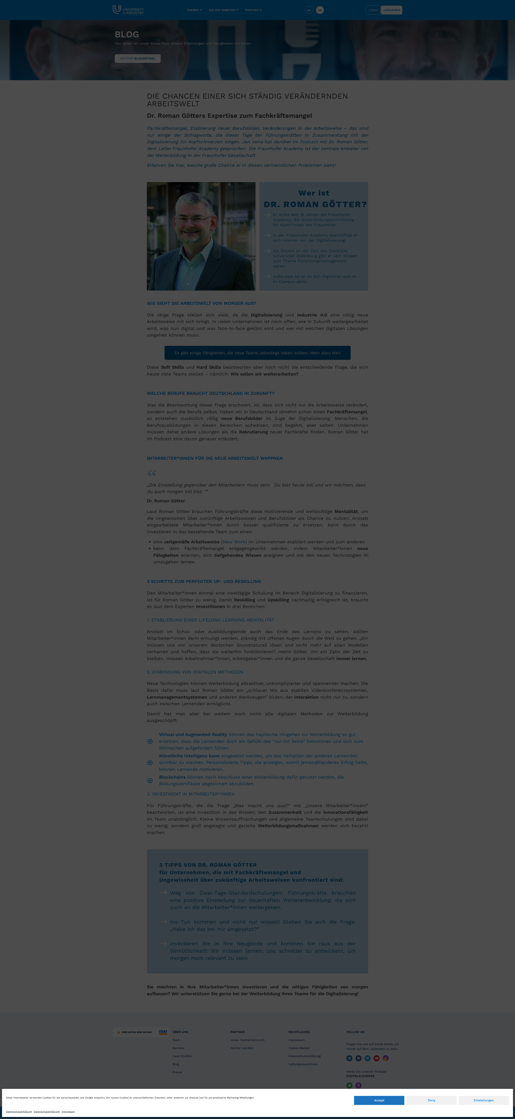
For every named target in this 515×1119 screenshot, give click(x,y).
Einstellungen (484, 1100)
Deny (431, 1100)
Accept (379, 1100)
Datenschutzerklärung (19, 1111)
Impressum (68, 1111)
